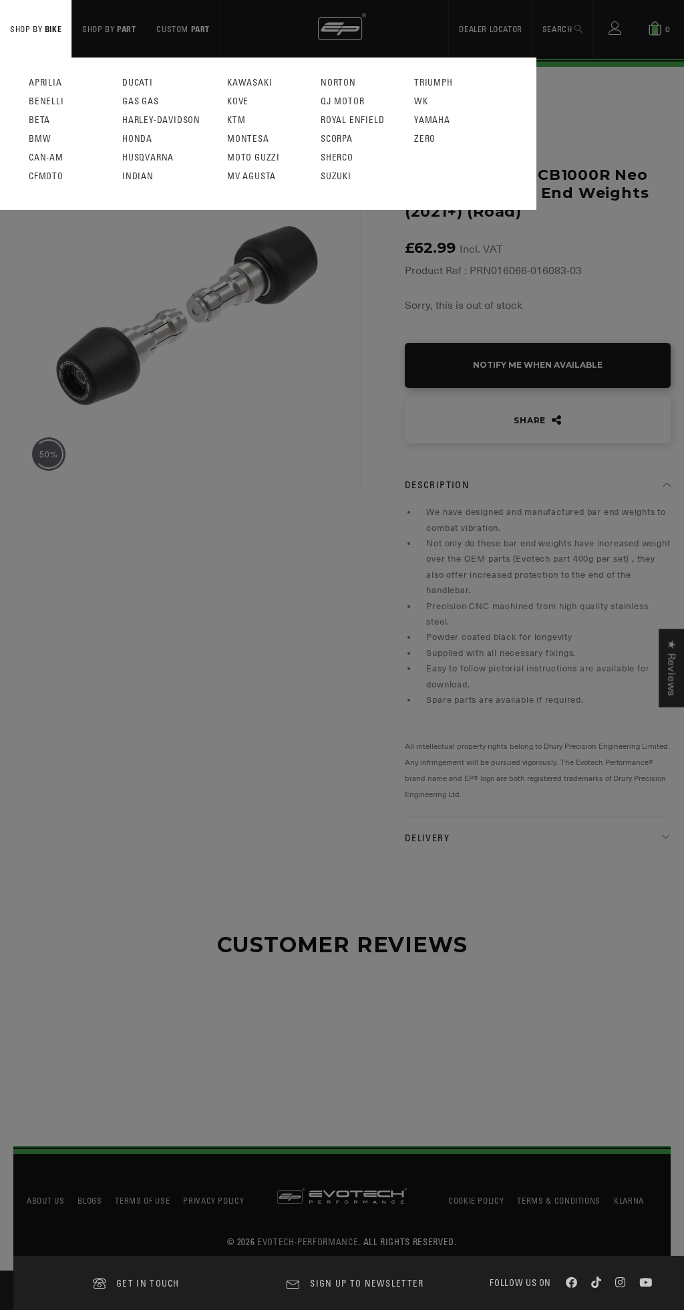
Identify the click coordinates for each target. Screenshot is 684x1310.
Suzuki (336, 176)
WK (421, 101)
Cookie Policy (476, 1200)
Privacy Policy (213, 1200)
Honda (137, 139)
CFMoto (46, 176)
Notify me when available (538, 365)
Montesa (248, 139)
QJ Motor (342, 101)
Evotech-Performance (307, 1241)
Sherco (337, 157)
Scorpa (337, 139)
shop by (35, 28)
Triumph (433, 83)
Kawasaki (249, 83)
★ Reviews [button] (671, 667)
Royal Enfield (352, 120)
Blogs (89, 1200)
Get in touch (148, 1283)
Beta (39, 120)
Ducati (137, 83)
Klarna (629, 1200)
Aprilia (45, 83)
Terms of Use (142, 1200)
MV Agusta (251, 176)
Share (531, 420)
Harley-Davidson (161, 120)
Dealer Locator (490, 28)
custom (183, 28)
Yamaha (432, 120)
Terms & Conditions (559, 1200)
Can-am (46, 157)
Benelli (46, 101)
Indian (138, 176)
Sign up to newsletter (366, 1283)
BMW (40, 139)
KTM (236, 120)
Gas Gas (140, 101)
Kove (237, 101)
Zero (425, 139)
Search (558, 28)
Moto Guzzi (253, 157)
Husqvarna (148, 157)
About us (45, 1200)
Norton (338, 83)
